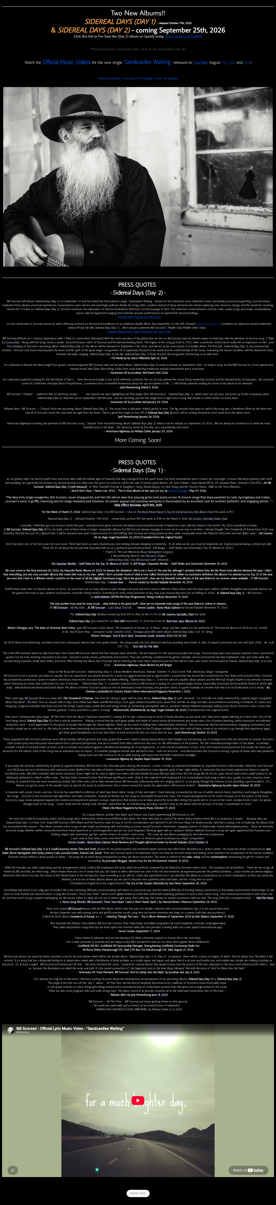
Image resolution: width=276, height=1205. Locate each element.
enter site (138, 1193)
